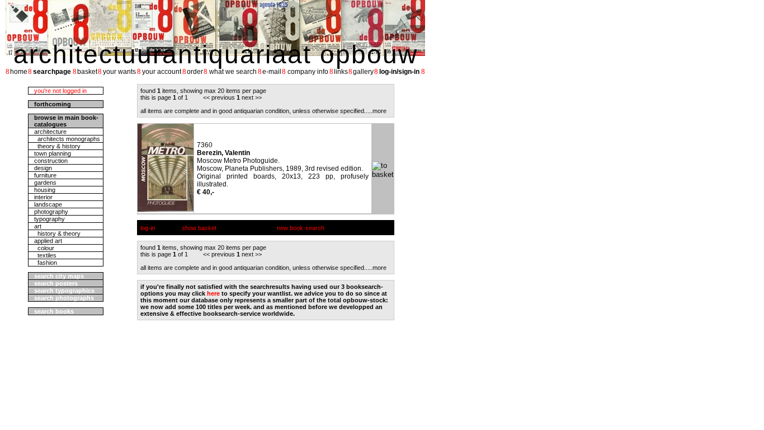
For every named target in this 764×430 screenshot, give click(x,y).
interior (43, 197)
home (18, 72)
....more (376, 111)
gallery (363, 72)
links (341, 72)
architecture (50, 131)
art (37, 226)
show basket (199, 228)
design (43, 168)
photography (51, 211)
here (213, 293)
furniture (45, 175)
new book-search (300, 228)
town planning (52, 153)
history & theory (57, 233)
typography (49, 219)
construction (51, 160)
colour (44, 248)
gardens (45, 182)
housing (44, 189)
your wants (119, 72)
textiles (45, 255)
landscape (48, 204)
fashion (45, 262)
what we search (233, 72)
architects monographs (67, 138)
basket (87, 72)
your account (161, 72)
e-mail (271, 72)
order (195, 72)
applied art (48, 240)
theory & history (57, 146)
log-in (147, 228)
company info (307, 72)
